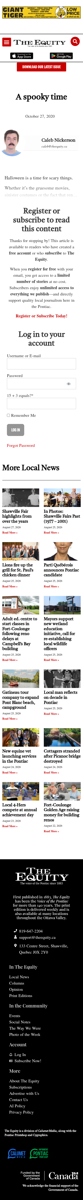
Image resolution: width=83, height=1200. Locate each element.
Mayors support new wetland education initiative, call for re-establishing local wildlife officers (59, 634)
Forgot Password (21, 445)
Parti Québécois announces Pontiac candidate (61, 570)
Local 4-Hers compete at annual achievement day (19, 810)
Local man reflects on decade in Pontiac (60, 698)
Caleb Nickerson (58, 140)
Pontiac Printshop (16, 1135)
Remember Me (23, 415)
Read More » (10, 532)
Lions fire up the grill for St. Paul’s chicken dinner (17, 570)
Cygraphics (40, 1135)
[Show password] (68, 383)
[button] (6, 42)
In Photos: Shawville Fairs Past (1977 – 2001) (62, 516)
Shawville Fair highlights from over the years (17, 516)
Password (15, 375)
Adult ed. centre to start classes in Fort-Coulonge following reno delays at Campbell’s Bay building (19, 634)
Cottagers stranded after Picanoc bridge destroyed (62, 756)
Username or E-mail (24, 355)
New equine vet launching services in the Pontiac (19, 756)
